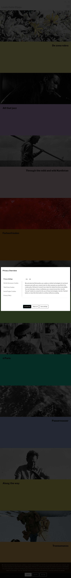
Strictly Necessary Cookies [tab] (10, 283)
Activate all (27, 306)
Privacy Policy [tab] (7, 295)
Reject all (35, 306)
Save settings (44, 306)
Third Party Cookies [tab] (8, 287)
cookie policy (28, 287)
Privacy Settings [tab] (8, 279)
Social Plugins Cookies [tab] (9, 291)
